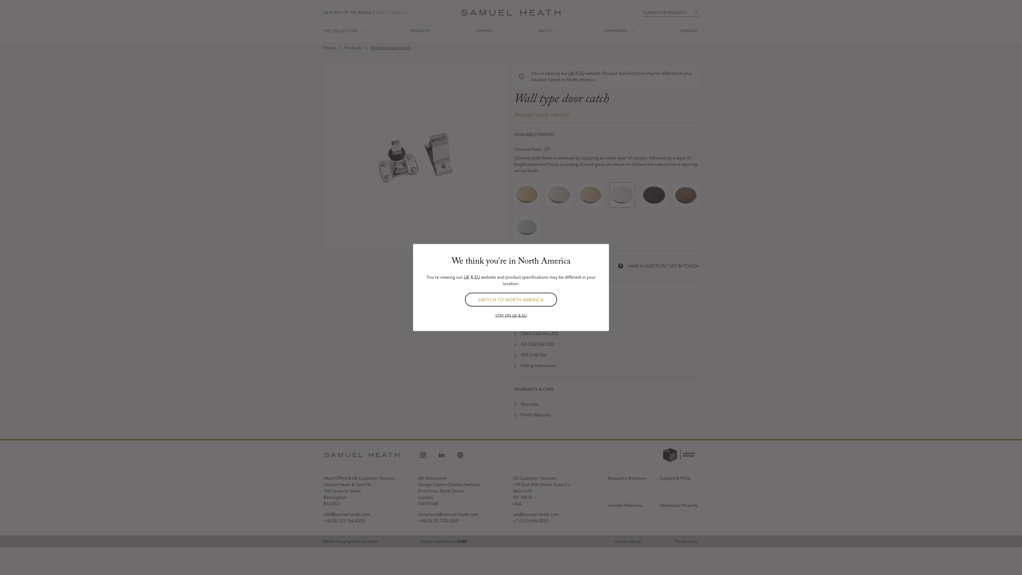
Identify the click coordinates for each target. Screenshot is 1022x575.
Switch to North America (511, 299)
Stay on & (511, 315)
